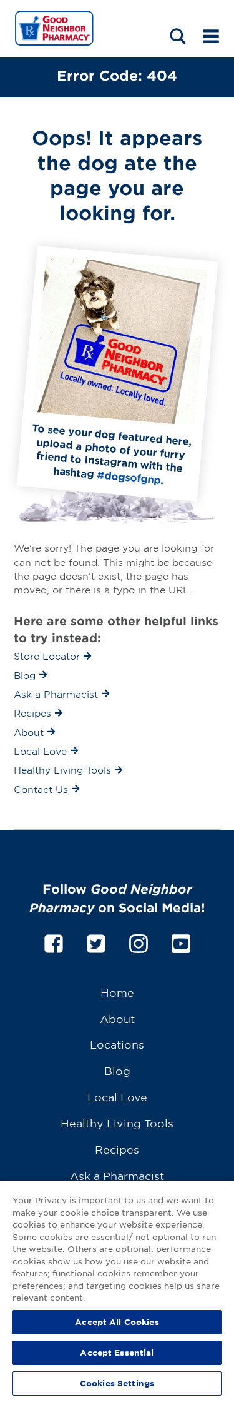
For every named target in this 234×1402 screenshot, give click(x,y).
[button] (178, 36)
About (117, 1018)
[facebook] (53, 941)
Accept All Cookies (116, 1322)
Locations (117, 1044)
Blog (117, 1070)
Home (117, 992)
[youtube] (181, 941)
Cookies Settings (117, 1383)
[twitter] (96, 941)
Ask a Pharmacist (117, 1175)
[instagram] (138, 941)
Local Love (117, 1096)
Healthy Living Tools (117, 1122)
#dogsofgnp (129, 477)
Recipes (117, 1149)
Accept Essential (117, 1353)
